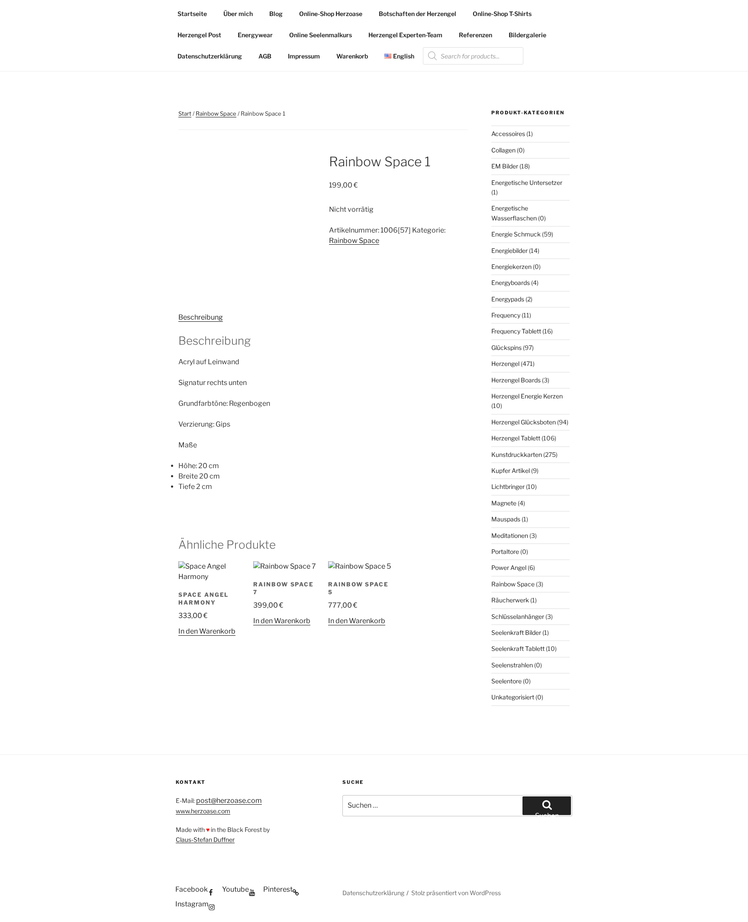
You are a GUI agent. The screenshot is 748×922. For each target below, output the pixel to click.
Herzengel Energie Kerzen (527, 396)
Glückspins (506, 347)
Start (184, 113)
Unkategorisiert (512, 697)
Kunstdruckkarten (516, 454)
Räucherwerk (510, 600)
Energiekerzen (511, 266)
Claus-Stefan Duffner (205, 839)
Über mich (238, 13)
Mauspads (505, 519)
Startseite (192, 13)
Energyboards (510, 282)
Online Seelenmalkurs (320, 35)
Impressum (304, 56)
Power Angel (508, 567)
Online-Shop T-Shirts (502, 13)
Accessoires (508, 133)
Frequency (505, 315)
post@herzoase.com (229, 800)
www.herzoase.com (203, 811)
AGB (264, 56)
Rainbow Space (216, 113)
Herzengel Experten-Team (405, 35)
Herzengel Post (199, 35)
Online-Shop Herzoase (330, 13)
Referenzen (475, 35)
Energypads (507, 299)
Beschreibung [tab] (200, 317)
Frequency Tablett (516, 331)
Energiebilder (509, 250)
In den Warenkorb (206, 631)
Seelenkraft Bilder (516, 632)
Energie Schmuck (516, 234)
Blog (276, 13)
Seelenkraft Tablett (518, 648)
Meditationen (509, 535)
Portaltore (505, 551)
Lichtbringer (508, 486)
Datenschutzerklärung (209, 56)
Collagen (503, 150)
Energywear (255, 35)
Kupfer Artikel (510, 470)
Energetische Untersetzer (526, 182)
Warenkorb (352, 56)
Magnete (503, 503)
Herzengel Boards (516, 380)
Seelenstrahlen (512, 665)
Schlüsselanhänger (517, 616)
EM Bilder (504, 166)
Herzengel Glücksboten (523, 422)
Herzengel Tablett (515, 438)
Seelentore (506, 681)
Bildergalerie (527, 35)
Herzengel (505, 363)
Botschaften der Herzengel (417, 13)
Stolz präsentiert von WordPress (456, 892)
